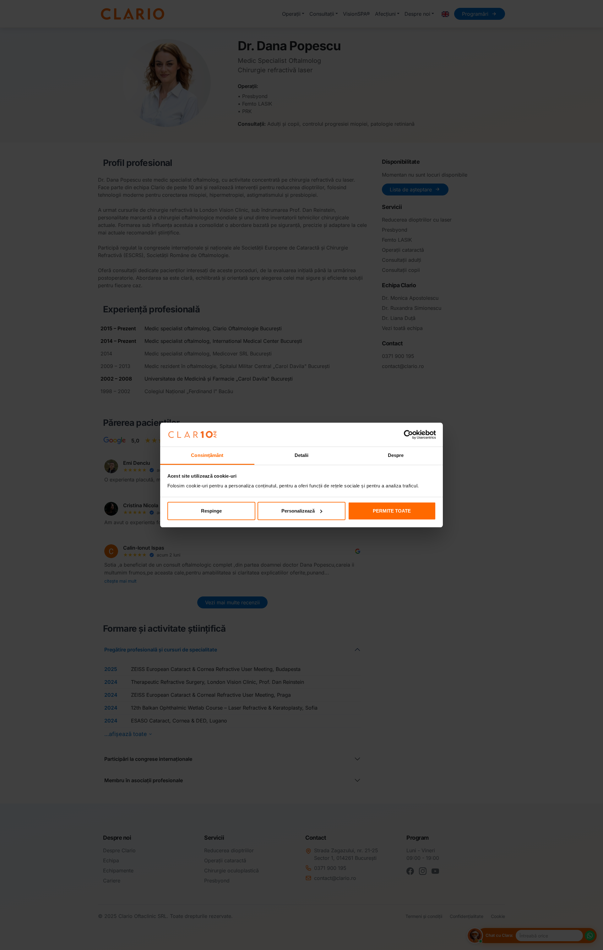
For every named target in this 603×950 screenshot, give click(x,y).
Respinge (211, 510)
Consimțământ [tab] (207, 455)
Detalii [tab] (302, 455)
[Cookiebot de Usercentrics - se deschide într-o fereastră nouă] (408, 434)
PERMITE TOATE (392, 510)
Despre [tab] (396, 455)
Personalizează (298, 510)
